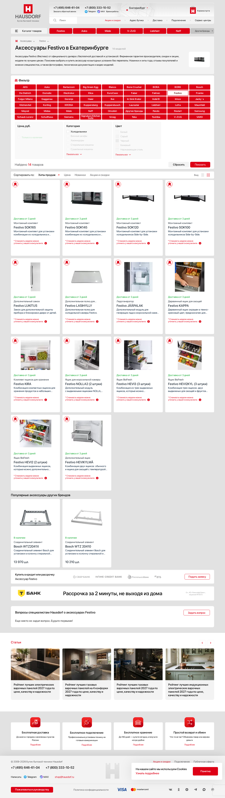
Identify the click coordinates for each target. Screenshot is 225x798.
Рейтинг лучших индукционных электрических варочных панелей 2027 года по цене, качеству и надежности (189, 674)
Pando (156, 111)
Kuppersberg (91, 105)
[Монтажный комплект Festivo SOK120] (138, 197)
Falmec (156, 93)
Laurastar (134, 105)
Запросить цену (24, 249)
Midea (47, 111)
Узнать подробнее (147, 773)
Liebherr (155, 31)
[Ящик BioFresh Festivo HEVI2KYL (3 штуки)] (189, 354)
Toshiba (156, 117)
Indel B (156, 99)
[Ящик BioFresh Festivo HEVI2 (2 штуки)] (35, 432)
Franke (199, 93)
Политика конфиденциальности (91, 789)
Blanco (112, 87)
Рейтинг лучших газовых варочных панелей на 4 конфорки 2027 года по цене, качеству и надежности (86, 674)
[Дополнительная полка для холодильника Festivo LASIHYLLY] (87, 276)
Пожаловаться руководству (32, 789)
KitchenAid (25, 105)
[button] (26, 197)
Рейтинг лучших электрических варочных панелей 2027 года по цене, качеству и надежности (35, 674)
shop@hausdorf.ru (64, 776)
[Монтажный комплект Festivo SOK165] (35, 197)
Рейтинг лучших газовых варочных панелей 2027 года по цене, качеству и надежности (138, 674)
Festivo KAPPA (185, 303)
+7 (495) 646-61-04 (66, 7)
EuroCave (112, 93)
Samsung (199, 111)
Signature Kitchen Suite (90, 117)
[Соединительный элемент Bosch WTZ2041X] (35, 516)
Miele (108, 31)
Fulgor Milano (25, 99)
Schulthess (47, 117)
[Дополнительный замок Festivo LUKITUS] (35, 276)
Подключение (179, 20)
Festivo (61, 31)
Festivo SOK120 (129, 225)
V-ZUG (131, 31)
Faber (134, 93)
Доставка (157, 20)
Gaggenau (47, 99)
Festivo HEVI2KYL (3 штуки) (187, 382)
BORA (156, 87)
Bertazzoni (69, 87)
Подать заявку (197, 576)
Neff (178, 31)
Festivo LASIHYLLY (80, 303)
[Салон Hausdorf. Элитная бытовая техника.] (16, 41)
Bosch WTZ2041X (28, 544)
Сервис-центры (203, 20)
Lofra (178, 105)
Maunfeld (200, 105)
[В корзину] (53, 561)
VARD (200, 117)
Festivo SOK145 (77, 225)
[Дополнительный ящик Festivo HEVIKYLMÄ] (87, 432)
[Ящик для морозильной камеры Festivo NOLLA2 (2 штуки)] (87, 354)
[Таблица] (208, 175)
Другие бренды (202, 31)
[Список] (202, 175)
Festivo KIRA (31, 382)
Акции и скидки (113, 20)
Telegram (92, 11)
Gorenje (69, 99)
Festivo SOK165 (26, 225)
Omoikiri (112, 111)
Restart (178, 111)
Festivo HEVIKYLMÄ (79, 460)
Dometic (47, 93)
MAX (103, 11)
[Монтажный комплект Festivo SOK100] (189, 197)
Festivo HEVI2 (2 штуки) (30, 460)
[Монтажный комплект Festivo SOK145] (87, 197)
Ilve (112, 99)
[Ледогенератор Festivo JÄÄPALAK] (138, 276)
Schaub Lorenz (25, 117)
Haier (91, 99)
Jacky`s (199, 99)
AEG (25, 87)
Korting (47, 105)
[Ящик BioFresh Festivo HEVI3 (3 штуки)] (138, 354)
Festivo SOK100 (180, 225)
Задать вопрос (196, 612)
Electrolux (69, 93)
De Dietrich (25, 93)
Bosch (199, 87)
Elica (90, 93)
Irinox (178, 99)
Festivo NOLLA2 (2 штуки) (83, 382)
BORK (178, 87)
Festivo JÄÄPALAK (130, 303)
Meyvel (25, 111)
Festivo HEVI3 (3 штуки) (133, 382)
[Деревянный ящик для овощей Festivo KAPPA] (189, 276)
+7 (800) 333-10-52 (98, 7)
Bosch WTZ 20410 (79, 544)
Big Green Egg (90, 87)
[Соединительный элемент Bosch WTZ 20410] (87, 516)
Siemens (68, 117)
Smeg (112, 117)
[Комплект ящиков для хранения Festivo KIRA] (35, 354)
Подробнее (35, 744)
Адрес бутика (137, 20)
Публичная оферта (204, 761)
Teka (134, 117)
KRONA (69, 105)
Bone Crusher (134, 87)
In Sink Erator (134, 99)
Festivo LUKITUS (27, 303)
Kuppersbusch (112, 105)
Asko (84, 31)
